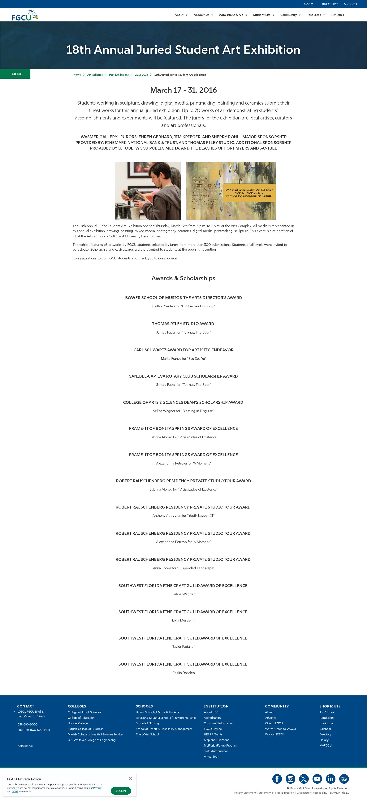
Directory (329, 4)
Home (77, 75)
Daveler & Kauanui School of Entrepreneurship (166, 718)
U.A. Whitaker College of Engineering (92, 740)
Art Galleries (95, 75)
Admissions (327, 718)
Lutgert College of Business (85, 729)
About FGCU (212, 712)
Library (324, 740)
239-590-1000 (27, 724)
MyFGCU (350, 4)
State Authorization (216, 751)
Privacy (97, 788)
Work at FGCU (274, 734)
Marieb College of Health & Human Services (96, 734)
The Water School (147, 734)
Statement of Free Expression (276, 793)
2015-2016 (141, 75)
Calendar (325, 729)
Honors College (78, 723)
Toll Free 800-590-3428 (34, 730)
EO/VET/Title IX (339, 793)
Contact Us (25, 746)
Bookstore (326, 723)
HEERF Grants (213, 734)
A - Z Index (327, 712)
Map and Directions (216, 740)
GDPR (15, 791)
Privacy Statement (245, 793)
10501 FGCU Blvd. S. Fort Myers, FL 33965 (31, 714)
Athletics (337, 15)
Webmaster (304, 793)
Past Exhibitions (119, 75)
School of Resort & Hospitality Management (164, 729)
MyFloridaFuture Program (220, 745)
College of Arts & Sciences (84, 712)
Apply (308, 4)
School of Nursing (147, 723)
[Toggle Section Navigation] (15, 74)
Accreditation (212, 718)
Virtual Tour (211, 757)
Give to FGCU (274, 723)
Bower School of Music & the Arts (157, 712)
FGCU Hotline (213, 729)
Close (130, 778)
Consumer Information (219, 723)
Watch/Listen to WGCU (280, 729)
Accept (120, 791)
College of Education (81, 718)
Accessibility (320, 793)
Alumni (269, 712)
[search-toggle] (353, 14)
